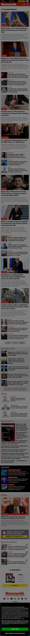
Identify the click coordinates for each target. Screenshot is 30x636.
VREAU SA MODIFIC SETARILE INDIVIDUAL (15, 633)
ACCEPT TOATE (15, 629)
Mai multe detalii (23, 610)
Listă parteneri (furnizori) (5, 624)
